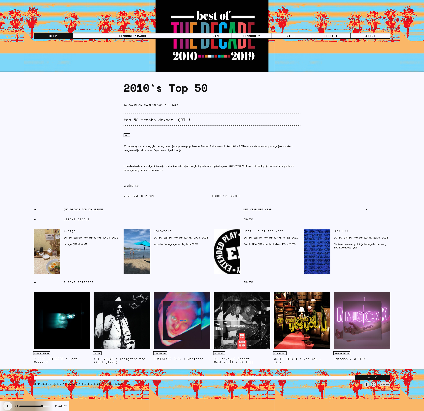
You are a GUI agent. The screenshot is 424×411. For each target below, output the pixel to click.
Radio (291, 35)
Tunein (385, 384)
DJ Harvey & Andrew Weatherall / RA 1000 (233, 360)
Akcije (70, 230)
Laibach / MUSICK (350, 358)
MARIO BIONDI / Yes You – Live (297, 360)
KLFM (53, 35)
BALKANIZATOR (342, 353)
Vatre (97, 353)
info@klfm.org (121, 384)
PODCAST (331, 35)
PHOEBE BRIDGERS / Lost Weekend (55, 360)
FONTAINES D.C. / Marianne (178, 358)
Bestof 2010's (222, 196)
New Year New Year (257, 209)
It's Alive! (279, 353)
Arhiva (249, 282)
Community (251, 35)
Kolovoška (163, 230)
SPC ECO (341, 230)
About (370, 35)
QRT (127, 135)
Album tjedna (41, 353)
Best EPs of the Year (263, 230)
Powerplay (160, 353)
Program (212, 35)
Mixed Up (219, 353)
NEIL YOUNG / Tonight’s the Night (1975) (119, 360)
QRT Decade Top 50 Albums (83, 209)
